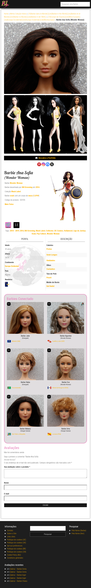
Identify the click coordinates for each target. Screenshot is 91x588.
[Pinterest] (39, 164)
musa (30, 196)
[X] (52, 164)
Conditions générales (15, 558)
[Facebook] (48, 164)
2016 (37, 187)
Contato (10, 530)
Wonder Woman (16, 183)
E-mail (6, 494)
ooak (12, 196)
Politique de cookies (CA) (16, 552)
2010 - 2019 (14, 231)
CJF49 (36, 196)
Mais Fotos (9, 204)
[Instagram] (43, 164)
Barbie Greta (21, 569)
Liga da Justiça (79, 231)
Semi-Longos (51, 255)
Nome (6, 483)
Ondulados (50, 260)
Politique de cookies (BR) (16, 549)
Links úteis (11, 536)
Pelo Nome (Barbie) (79, 530)
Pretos (49, 249)
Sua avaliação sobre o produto (17, 467)
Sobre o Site (11, 533)
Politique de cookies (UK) (16, 543)
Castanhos (50, 269)
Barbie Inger (21, 575)
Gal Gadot (50, 286)
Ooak (34, 234)
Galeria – (13, 569)
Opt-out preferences (14, 546)
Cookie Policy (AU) (14, 555)
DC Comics (58, 231)
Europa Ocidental (12, 266)
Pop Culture (41, 234)
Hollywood (68, 231)
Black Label (16, 191)
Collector (50, 231)
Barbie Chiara (22, 581)
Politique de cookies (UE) (16, 540)
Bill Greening (27, 187)
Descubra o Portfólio (47, 158)
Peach (48, 277)
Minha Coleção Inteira (18, 14)
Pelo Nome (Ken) (78, 533)
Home (6, 14)
